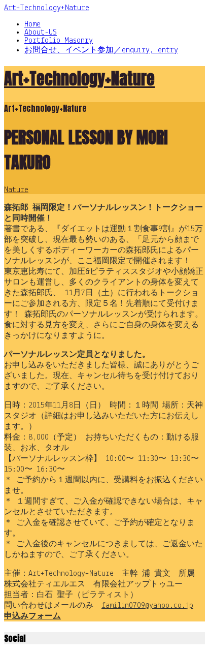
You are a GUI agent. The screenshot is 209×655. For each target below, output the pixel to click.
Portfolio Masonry (58, 41)
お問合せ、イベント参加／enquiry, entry (101, 50)
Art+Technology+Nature (46, 8)
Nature (16, 190)
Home (32, 24)
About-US (40, 32)
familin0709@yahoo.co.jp (147, 606)
